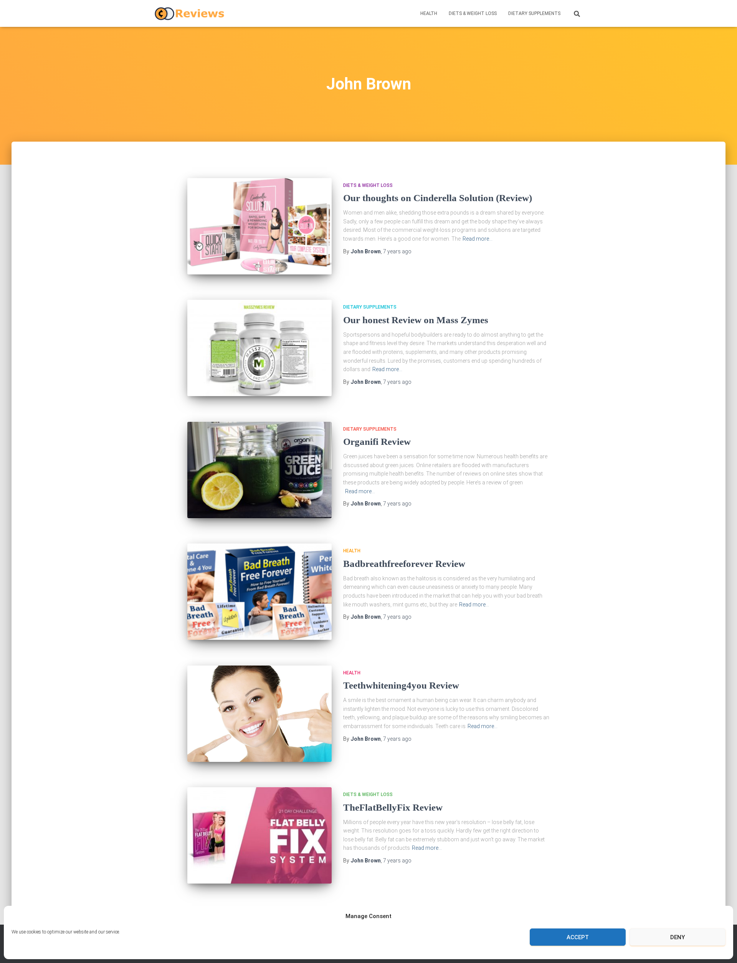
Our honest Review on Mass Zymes (415, 320)
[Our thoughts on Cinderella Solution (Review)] (259, 226)
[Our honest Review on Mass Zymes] (259, 348)
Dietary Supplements (534, 13)
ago (397, 251)
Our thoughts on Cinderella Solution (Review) (438, 198)
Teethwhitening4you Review (401, 685)
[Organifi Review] (259, 470)
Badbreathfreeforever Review (404, 563)
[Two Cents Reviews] (189, 13)
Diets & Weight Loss (473, 13)
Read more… (477, 239)
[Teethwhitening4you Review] (259, 714)
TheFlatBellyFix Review (393, 807)
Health (428, 13)
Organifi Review (377, 441)
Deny (677, 937)
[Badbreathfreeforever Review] (259, 591)
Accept (578, 937)
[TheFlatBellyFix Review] (259, 835)
